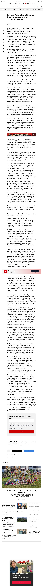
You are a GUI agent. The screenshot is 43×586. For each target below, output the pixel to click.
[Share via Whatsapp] (3, 36)
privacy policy (21, 426)
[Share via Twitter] (3, 33)
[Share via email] (3, 42)
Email (10, 418)
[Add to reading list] (3, 51)
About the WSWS (28, 9)
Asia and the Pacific (5, 464)
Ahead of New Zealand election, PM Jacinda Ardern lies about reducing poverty (24, 443)
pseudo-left (19, 376)
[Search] (41, 7)
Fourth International (6, 9)
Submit (21, 431)
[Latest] (4, 7)
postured (15, 308)
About (39, 1)
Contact (36, 1)
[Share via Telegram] (3, 39)
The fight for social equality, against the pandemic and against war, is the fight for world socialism (13, 443)
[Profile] (41, 1)
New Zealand (5, 462)
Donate (39, 9)
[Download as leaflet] (3, 45)
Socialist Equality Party (16, 9)
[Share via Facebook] (3, 30)
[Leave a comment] (3, 48)
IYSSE (23, 9)
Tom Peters (9, 23)
